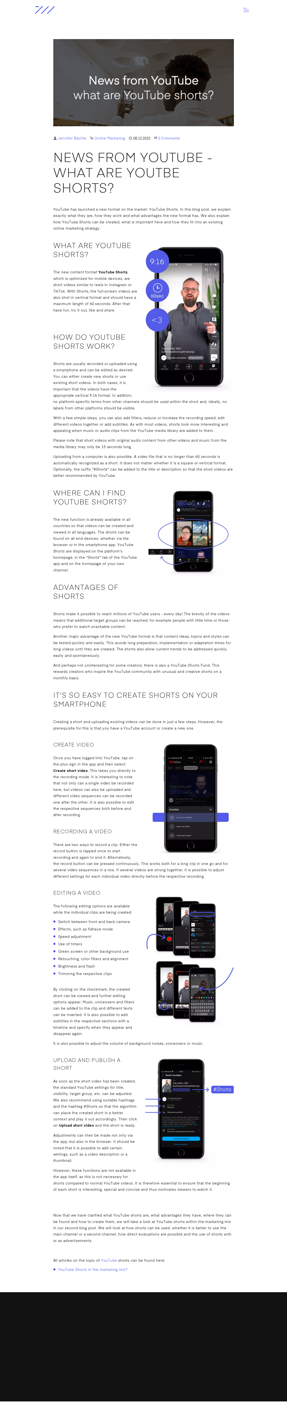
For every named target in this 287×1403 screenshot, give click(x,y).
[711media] (60, 10)
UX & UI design (47, 1358)
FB (119, 1345)
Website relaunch (49, 1350)
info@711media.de (131, 1320)
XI (133, 1345)
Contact (190, 1348)
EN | (187, 1362)
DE (193, 1362)
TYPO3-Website (48, 1343)
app (112, 545)
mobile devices (108, 279)
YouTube (61, 209)
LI (126, 1345)
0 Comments (169, 138)
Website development (53, 1335)
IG (111, 1345)
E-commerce (45, 1365)
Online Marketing (109, 138)
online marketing (68, 228)
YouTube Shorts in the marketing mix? (92, 1270)
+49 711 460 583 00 (131, 1328)
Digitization (44, 1328)
